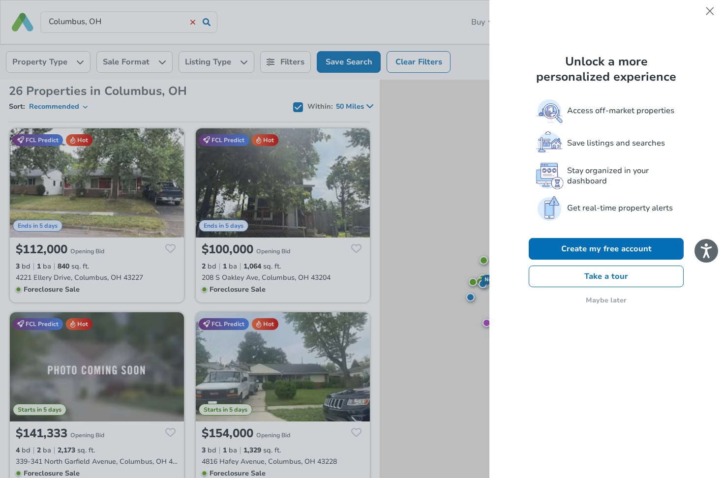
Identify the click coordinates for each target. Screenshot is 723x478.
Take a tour (606, 276)
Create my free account (606, 248)
